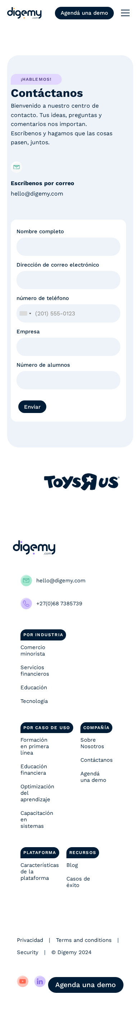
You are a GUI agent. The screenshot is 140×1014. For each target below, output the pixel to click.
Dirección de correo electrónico (58, 265)
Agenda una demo (85, 985)
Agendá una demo (84, 13)
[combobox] (25, 313)
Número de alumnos (43, 365)
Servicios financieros (34, 670)
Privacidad (30, 940)
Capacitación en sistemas (36, 819)
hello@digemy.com (37, 193)
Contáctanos (96, 760)
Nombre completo (40, 231)
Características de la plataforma (37, 871)
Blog (72, 865)
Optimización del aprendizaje (37, 793)
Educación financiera (33, 769)
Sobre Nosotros (92, 743)
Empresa (28, 331)
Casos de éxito (78, 881)
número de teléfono (43, 298)
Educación (33, 687)
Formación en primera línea (34, 746)
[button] (125, 13)
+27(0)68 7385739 (59, 603)
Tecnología (34, 701)
